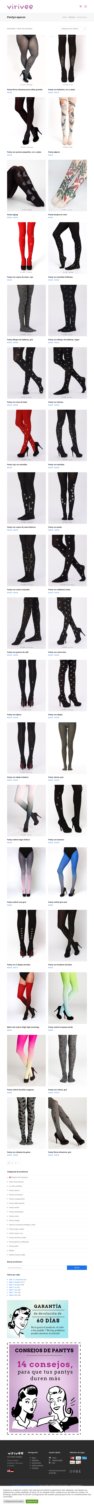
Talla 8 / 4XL (13, 1295)
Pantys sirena (14, 1216)
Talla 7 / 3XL (13, 1292)
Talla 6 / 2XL (13, 1290)
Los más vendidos (15, 1186)
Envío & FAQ (36, 1463)
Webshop (35, 1460)
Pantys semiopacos (16, 1195)
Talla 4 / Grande (14, 1285)
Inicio (34, 1458)
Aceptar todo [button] (32, 1501)
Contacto (35, 1468)
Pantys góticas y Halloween (19, 1242)
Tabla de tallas (57, 1460)
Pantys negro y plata (16, 1229)
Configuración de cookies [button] (14, 1501)
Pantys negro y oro (16, 1233)
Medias (11, 1250)
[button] (85, 6)
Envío (54, 1458)
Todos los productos (16, 1182)
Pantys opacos (14, 1190)
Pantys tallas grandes (16, 1203)
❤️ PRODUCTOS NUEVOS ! (18, 1177)
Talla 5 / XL (13, 1287)
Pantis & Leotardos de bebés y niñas (22, 1225)
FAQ (53, 1463)
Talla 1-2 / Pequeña (16, 1279)
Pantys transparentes (17, 1199)
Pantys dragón (14, 1220)
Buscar (77, 1267)
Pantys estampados (16, 1212)
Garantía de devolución (57, 1470)
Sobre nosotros (37, 1465)
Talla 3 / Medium (15, 1282)
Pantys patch (13, 1246)
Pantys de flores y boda (17, 1237)
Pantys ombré (14, 1207)
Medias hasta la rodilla (17, 1255)
